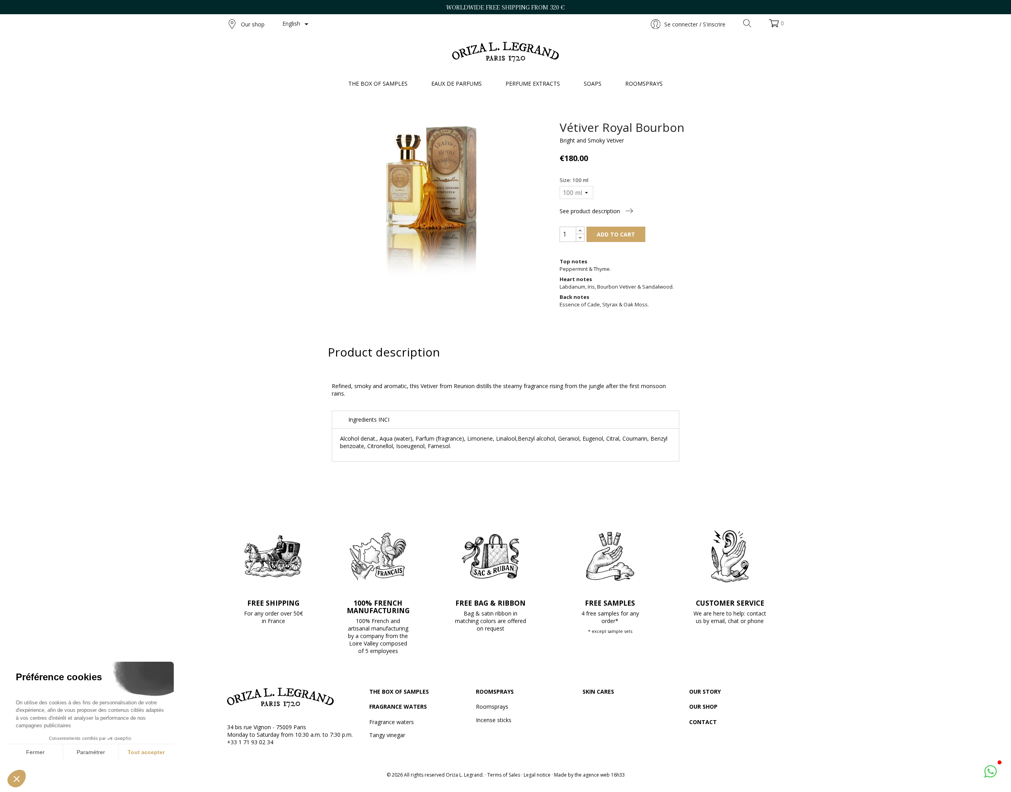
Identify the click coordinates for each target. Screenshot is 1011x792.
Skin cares (598, 691)
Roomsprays (495, 691)
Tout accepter (146, 752)
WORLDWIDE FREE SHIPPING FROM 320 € (505, 7)
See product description (591, 211)
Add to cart (616, 234)
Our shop (253, 24)
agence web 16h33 (604, 774)
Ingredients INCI (368, 419)
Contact (703, 722)
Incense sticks (493, 720)
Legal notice (537, 774)
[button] (16, 778)
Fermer (35, 752)
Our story (705, 691)
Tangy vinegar (387, 735)
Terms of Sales (503, 774)
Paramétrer (91, 752)
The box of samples (399, 691)
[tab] (505, 419)
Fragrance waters (398, 706)
